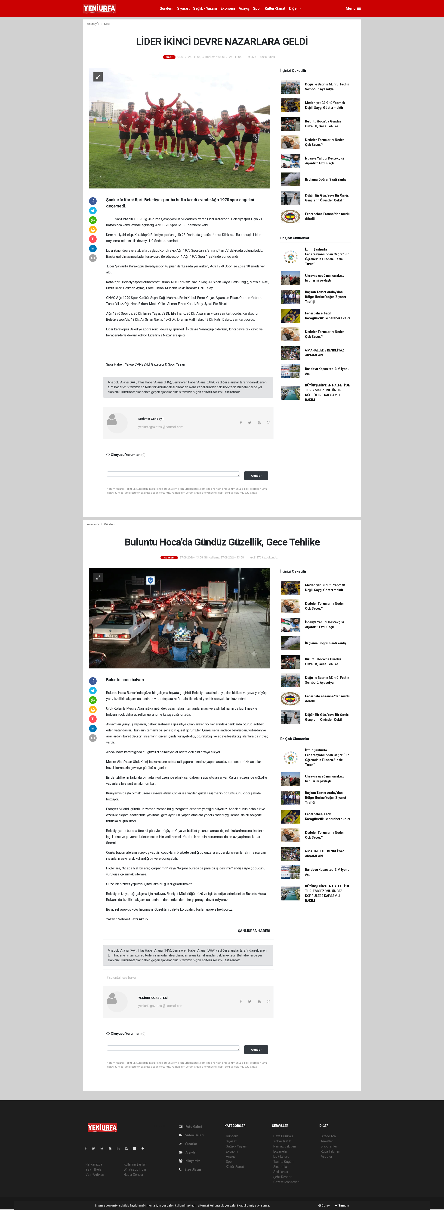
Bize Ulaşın (192, 1169)
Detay (325, 1205)
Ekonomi (228, 8)
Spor (257, 8)
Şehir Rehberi (282, 1177)
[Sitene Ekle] (145, 1148)
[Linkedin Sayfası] (120, 1148)
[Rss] (128, 1148)
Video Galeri (194, 1135)
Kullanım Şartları (135, 1164)
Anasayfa (93, 23)
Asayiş (244, 8)
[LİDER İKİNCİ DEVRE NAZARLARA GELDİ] (179, 127)
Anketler (327, 1141)
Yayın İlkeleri (94, 1169)
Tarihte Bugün (283, 1161)
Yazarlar (190, 1144)
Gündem (166, 8)
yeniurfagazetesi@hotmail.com (160, 427)
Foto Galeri (193, 1126)
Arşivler (191, 1152)
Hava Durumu (283, 1136)
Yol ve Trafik (282, 1141)
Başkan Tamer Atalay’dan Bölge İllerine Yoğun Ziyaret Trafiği (325, 297)
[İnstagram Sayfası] (104, 1148)
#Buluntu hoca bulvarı (122, 977)
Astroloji (326, 1156)
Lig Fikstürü (281, 1156)
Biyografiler (329, 1146)
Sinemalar (280, 1167)
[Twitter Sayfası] (95, 1148)
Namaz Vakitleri (284, 1146)
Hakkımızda (94, 1164)
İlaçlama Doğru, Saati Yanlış (325, 179)
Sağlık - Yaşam (205, 8)
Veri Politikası (95, 1174)
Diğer (294, 8)
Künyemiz (192, 1161)
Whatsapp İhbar (135, 1169)
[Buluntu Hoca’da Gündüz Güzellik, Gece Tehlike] (179, 618)
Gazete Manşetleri (286, 1182)
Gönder (256, 475)
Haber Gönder (133, 1174)
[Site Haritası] (136, 1148)
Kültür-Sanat (275, 8)
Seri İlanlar (280, 1172)
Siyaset (183, 8)
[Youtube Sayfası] (112, 1148)
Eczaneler (280, 1151)
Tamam (343, 1205)
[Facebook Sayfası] (87, 1148)
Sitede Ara (328, 1136)
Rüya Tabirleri (330, 1151)
